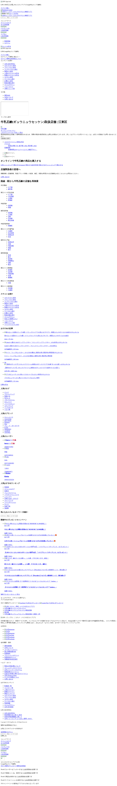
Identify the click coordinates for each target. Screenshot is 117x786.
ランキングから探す (11, 69)
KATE (6, 427)
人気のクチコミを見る (11, 73)
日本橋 (10, 218)
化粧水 (6, 491)
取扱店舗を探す (9, 83)
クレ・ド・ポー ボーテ (11, 426)
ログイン (7, 43)
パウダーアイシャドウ (11, 495)
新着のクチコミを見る (11, 75)
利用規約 (7, 653)
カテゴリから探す (10, 65)
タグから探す (8, 77)
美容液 (6, 487)
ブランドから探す (10, 67)
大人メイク (8, 402)
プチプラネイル (9, 400)
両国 (9, 207)
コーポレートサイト (11, 649)
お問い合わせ (8, 99)
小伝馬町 (11, 196)
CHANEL (7, 432)
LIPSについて (8, 97)
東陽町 (10, 277)
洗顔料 (6, 508)
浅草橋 (10, 205)
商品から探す (8, 71)
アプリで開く (5, 8)
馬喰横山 (11, 260)
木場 (9, 275)
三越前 (10, 231)
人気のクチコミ (9, 690)
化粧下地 (7, 506)
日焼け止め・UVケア (11, 498)
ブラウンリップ (9, 394)
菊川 (9, 264)
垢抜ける (7, 396)
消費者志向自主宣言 (11, 659)
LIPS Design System (10, 675)
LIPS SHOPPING (9, 64)
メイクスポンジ (9, 404)
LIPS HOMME (8, 707)
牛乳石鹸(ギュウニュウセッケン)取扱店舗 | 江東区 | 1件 (22, 614)
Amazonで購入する (26, 165)
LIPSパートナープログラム (13, 670)
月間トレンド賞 (9, 88)
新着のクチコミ (9, 691)
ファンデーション (10, 502)
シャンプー (8, 496)
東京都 (6, 612)
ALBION (7, 431)
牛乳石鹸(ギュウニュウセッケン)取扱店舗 (18, 610)
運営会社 (7, 95)
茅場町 (10, 200)
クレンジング (8, 500)
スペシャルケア (9, 489)
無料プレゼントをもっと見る (10, 594)
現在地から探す (5, 138)
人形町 (10, 198)
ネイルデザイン (9, 85)
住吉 (9, 236)
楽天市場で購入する (38, 165)
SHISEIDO (7, 429)
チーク (6, 504)
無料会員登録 (21, 766)
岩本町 (10, 259)
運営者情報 (8, 646)
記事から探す (8, 81)
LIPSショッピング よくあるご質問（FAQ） (18, 718)
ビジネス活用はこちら (11, 677)
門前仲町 (11, 246)
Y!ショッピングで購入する (54, 165)
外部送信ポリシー (10, 657)
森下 (9, 249)
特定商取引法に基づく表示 (13, 715)
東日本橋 (11, 220)
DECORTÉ (7, 420)
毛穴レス (7, 398)
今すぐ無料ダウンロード (9, 766)
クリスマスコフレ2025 (11, 324)
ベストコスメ (8, 86)
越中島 (10, 189)
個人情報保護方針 (10, 651)
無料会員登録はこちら (14, 58)
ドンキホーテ (8, 407)
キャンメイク (8, 417)
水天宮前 (11, 233)
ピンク (6, 392)
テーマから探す (9, 79)
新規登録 (7, 41)
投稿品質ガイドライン (11, 672)
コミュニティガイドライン (13, 668)
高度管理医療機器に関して (13, 717)
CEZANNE (7, 419)
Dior (5, 424)
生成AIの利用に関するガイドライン (16, 673)
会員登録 (4, 732)
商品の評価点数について (12, 666)
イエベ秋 (7, 409)
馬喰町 (10, 225)
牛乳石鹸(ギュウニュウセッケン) (15, 608)
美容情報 (7, 703)
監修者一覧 (8, 686)
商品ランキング (9, 693)
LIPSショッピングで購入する (10, 165)
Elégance (7, 422)
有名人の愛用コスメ (11, 319)
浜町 (9, 262)
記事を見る (4, 384)
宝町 (9, 216)
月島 (9, 244)
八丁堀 (10, 187)
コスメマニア (8, 406)
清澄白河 (11, 235)
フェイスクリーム (10, 493)
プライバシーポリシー (11, 655)
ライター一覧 (8, 688)
